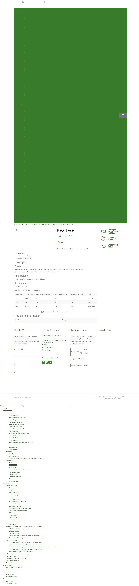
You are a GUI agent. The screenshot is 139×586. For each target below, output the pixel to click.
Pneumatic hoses (28, 193)
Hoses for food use (31, 91)
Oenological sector (31, 66)
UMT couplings (30, 116)
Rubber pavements (28, 209)
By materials (26, 77)
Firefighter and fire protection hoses (19, 433)
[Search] (73, 406)
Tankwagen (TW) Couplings (34, 120)
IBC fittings (29, 143)
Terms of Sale (121, 398)
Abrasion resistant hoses (33, 29)
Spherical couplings (31, 111)
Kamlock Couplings (31, 123)
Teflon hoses (29, 98)
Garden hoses (30, 59)
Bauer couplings (30, 113)
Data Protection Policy (109, 397)
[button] (1, 403)
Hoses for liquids (31, 16)
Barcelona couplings (32, 141)
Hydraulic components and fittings (33, 195)
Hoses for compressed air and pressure (21, 442)
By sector (25, 63)
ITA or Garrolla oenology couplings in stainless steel (24, 535)
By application (27, 13)
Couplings (23, 102)
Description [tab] (21, 253)
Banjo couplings (30, 136)
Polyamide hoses (31, 93)
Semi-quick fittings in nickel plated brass (21, 551)
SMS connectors (30, 152)
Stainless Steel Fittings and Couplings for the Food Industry (24, 526)
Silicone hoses (30, 84)
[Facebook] (43, 362)
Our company (27, 218)
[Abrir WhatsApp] (134, 581)
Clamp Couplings (31, 154)
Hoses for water (30, 50)
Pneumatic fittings (28, 163)
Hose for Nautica (31, 57)
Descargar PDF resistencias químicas (57, 312)
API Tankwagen (30, 132)
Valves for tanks (30, 68)
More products (24, 202)
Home (21, 9)
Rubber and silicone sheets (31, 204)
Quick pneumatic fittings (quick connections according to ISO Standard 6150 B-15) (35, 177)
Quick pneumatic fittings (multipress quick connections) (25, 544)
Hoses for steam (30, 38)
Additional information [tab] (24, 258)
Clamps (28, 107)
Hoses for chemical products (17, 429)
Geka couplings (30, 138)
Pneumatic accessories (29, 200)
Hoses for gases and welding (17, 420)
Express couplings (31, 134)
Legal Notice (97, 397)
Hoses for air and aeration (17, 417)
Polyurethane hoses (32, 95)
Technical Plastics (28, 213)
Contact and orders (28, 220)
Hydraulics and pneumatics (28, 191)
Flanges (28, 109)
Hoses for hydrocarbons (33, 27)
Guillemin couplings (31, 118)
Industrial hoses (24, 11)
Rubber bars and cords (29, 207)
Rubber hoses (30, 82)
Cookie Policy (121, 397)
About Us (22, 216)
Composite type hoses (32, 32)
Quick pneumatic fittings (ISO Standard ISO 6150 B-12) (25, 542)
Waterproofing (27, 211)
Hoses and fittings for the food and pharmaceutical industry (33, 73)
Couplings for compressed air (34, 129)
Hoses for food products (33, 45)
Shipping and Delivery (109, 398)
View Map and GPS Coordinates (51, 335)
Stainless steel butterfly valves (35, 161)
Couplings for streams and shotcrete (36, 127)
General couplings (28, 104)
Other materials (30, 100)
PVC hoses (29, 79)
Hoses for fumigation (32, 48)
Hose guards (29, 61)
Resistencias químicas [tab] (24, 256)
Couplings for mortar (32, 125)
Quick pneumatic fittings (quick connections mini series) (25, 549)
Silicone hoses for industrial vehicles (20, 470)
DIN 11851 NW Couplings (33, 150)
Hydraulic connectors (29, 197)
